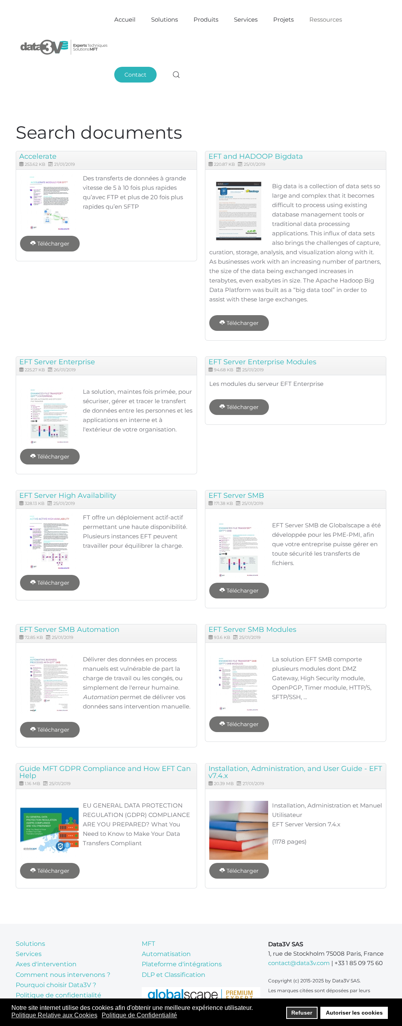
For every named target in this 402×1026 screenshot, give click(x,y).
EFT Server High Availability (67, 495)
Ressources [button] (325, 19)
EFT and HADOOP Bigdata (255, 156)
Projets (283, 19)
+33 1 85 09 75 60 (358, 963)
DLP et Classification (173, 974)
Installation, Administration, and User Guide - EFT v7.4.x (295, 772)
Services (246, 19)
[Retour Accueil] (65, 47)
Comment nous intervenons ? (63, 974)
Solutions (30, 943)
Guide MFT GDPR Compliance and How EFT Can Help (105, 772)
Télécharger (52, 243)
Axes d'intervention (46, 964)
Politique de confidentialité (58, 995)
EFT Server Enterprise (57, 362)
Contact (135, 74)
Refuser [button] (301, 1012)
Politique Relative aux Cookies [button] (54, 1015)
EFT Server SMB (236, 495)
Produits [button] (206, 19)
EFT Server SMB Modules (252, 629)
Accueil (124, 19)
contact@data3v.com (299, 963)
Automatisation (166, 954)
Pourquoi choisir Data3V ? (56, 985)
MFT (148, 943)
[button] (176, 74)
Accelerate (38, 156)
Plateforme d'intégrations (182, 964)
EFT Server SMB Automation (69, 629)
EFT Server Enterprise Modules (262, 362)
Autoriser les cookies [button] (354, 1012)
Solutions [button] (164, 19)
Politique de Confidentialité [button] (139, 1015)
